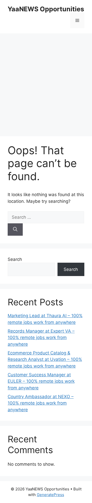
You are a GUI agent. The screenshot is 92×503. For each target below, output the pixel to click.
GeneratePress (50, 494)
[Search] (15, 229)
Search (15, 259)
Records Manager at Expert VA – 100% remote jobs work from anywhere (41, 337)
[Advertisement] (46, 82)
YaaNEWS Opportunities (46, 9)
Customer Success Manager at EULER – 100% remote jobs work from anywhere (41, 381)
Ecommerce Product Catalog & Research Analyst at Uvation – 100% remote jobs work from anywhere (45, 359)
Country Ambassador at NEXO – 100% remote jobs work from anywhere (41, 403)
